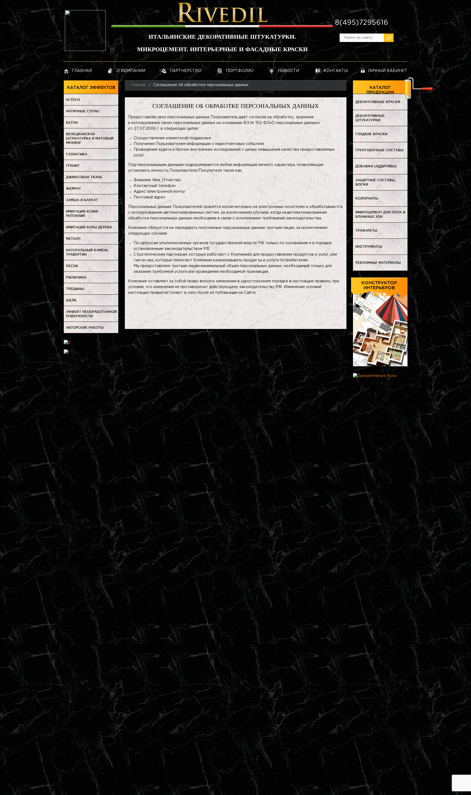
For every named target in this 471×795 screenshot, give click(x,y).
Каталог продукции (380, 89)
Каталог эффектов (91, 87)
